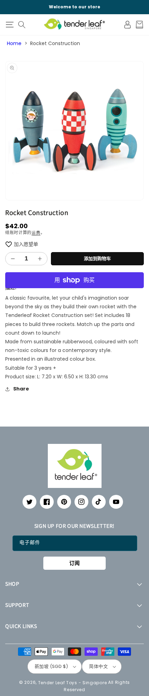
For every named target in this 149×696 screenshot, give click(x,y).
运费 (36, 232)
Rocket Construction (55, 43)
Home (14, 43)
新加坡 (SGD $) (51, 666)
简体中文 (98, 666)
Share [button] (21, 388)
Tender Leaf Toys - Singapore (72, 682)
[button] (9, 24)
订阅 (74, 563)
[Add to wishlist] (8, 244)
